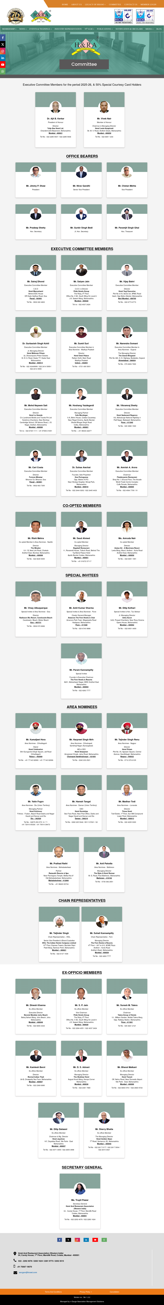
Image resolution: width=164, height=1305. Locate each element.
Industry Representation (68, 29)
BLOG (159, 29)
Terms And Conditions (53, 1292)
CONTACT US (130, 4)
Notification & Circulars (129, 29)
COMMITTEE (115, 4)
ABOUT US (76, 4)
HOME (65, 4)
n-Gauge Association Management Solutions (87, 1301)
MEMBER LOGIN (148, 4)
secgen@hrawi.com (28, 1272)
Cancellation (114, 1292)
